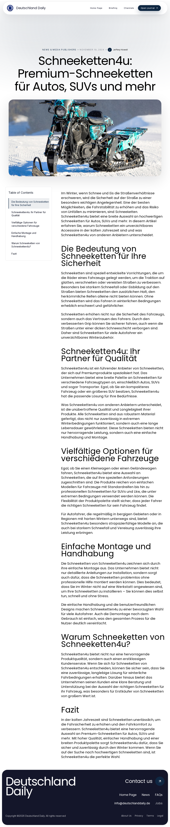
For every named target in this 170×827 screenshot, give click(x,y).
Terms (150, 815)
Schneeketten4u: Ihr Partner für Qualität (28, 214)
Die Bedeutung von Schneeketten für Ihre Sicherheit (30, 203)
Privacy (139, 815)
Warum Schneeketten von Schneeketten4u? (25, 245)
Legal (160, 815)
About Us (126, 815)
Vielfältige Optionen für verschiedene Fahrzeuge (25, 224)
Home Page (127, 795)
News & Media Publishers (59, 49)
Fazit (14, 253)
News (146, 795)
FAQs (159, 795)
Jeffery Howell (120, 49)
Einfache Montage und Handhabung (23, 234)
